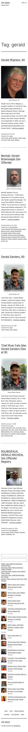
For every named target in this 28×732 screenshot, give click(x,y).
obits (11, 329)
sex (7, 241)
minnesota (16, 431)
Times (8, 140)
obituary (22, 431)
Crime (11, 426)
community (19, 428)
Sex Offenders (14, 227)
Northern (15, 138)
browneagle (4, 233)
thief (5, 140)
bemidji (12, 231)
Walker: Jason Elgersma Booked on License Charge (11, 564)
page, (24, 138)
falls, (7, 138)
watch (12, 140)
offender (14, 239)
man (11, 431)
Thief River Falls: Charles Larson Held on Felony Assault (13, 572)
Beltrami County (5, 231)
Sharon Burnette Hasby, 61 (16, 682)
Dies (10, 430)
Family (16, 430)
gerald (10, 138)
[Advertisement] (14, 25)
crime (23, 428)
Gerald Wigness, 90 (13, 59)
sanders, (15, 329)
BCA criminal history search (18, 229)
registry (3, 534)
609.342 (8, 229)
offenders (20, 239)
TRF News (5, 3)
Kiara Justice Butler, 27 (15, 635)
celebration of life (10, 428)
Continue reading (18, 128)
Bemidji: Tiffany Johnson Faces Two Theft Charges (14, 579)
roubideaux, (9, 534)
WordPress (17, 726)
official (20, 138)
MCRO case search (6, 237)
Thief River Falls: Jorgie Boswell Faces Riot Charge (12, 576)
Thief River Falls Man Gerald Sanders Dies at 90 (13, 349)
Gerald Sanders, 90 (12, 256)
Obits (11, 136)
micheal (12, 532)
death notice (4, 430)
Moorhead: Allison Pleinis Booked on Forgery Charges (12, 568)
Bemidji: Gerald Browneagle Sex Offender (10, 159)
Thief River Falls (8, 435)
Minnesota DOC (16, 237)
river (2, 140)
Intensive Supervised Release (16, 235)
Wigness (17, 140)
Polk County (4, 433)
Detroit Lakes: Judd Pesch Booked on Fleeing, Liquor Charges (15, 627)
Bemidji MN (18, 231)
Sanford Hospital (21, 433)
